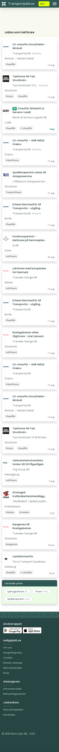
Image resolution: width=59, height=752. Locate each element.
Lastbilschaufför (22, 556)
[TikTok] (23, 724)
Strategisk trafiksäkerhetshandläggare (29, 494)
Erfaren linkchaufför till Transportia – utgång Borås (26, 206)
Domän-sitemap (12, 662)
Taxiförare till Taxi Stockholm (23, 78)
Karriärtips (9, 714)
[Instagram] (4, 724)
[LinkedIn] (10, 724)
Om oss (7, 647)
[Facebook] (17, 724)
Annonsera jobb (12, 688)
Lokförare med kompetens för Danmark (29, 270)
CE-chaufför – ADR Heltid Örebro (28, 142)
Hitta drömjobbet (13, 709)
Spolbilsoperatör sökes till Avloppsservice (29, 174)
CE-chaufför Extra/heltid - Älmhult (29, 46)
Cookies (7, 657)
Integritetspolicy (12, 652)
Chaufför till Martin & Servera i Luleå (28, 110)
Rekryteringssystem (14, 693)
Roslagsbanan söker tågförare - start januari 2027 (27, 334)
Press (6, 673)
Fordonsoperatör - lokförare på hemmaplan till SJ (28, 238)
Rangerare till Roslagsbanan (21, 526)
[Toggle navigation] (54, 3)
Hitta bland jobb (12, 667)
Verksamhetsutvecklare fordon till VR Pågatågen (28, 462)
